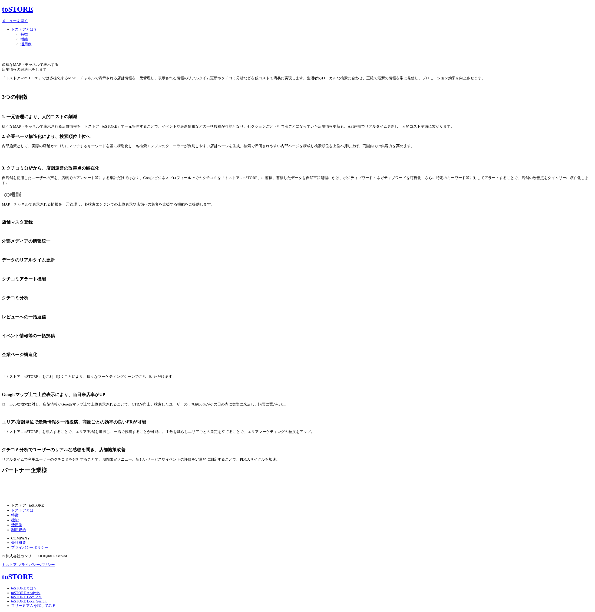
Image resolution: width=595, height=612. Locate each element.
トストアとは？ (24, 29)
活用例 (26, 44)
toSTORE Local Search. (29, 601)
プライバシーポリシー (29, 547)
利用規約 (18, 530)
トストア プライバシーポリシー (28, 565)
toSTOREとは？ (24, 588)
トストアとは (22, 510)
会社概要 (18, 543)
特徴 (24, 34)
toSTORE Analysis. (25, 593)
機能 (24, 39)
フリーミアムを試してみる (33, 606)
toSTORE (17, 9)
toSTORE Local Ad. (26, 597)
